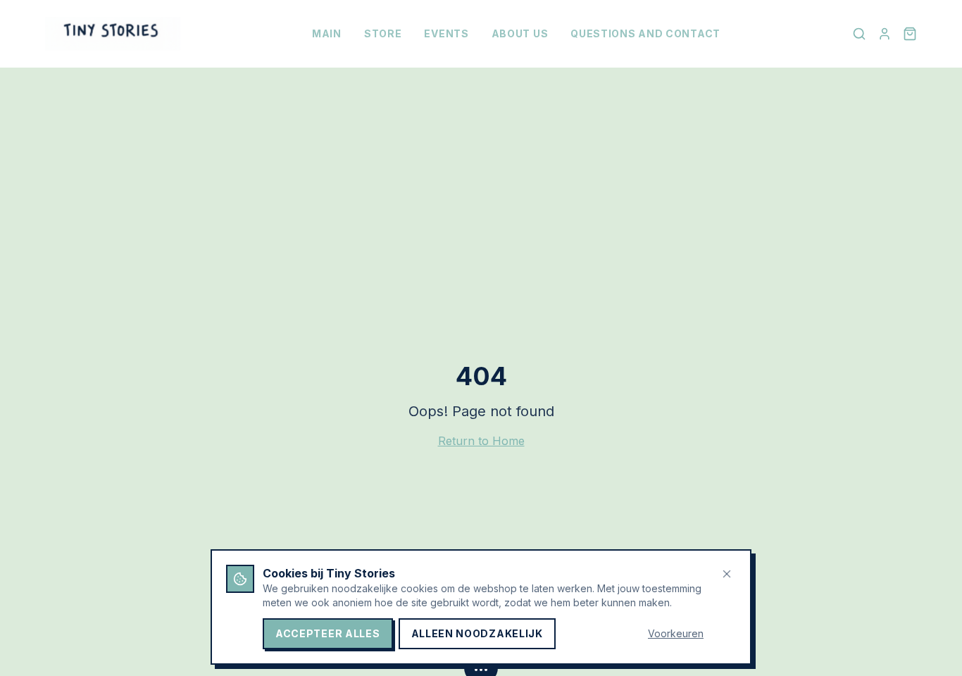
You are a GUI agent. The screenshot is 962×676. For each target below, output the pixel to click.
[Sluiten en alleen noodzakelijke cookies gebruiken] (727, 574)
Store (383, 33)
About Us (520, 33)
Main (327, 33)
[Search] (859, 34)
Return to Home (481, 441)
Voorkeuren (676, 633)
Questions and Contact (645, 33)
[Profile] (884, 34)
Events (446, 33)
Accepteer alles (327, 633)
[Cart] (910, 34)
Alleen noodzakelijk (477, 633)
